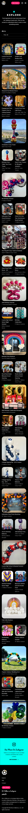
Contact (4, 783)
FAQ (3, 780)
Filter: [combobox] (6, 34)
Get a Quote (15, 3)
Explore (4, 778)
